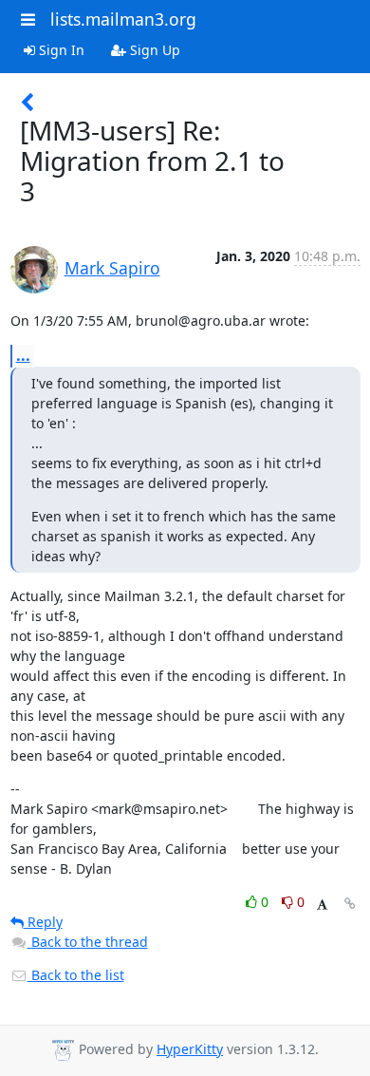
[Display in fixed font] (322, 904)
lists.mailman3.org (123, 19)
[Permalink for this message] (350, 903)
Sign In (59, 50)
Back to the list (76, 975)
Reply (43, 922)
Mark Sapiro (112, 267)
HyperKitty (190, 1049)
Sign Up (153, 50)
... (23, 355)
